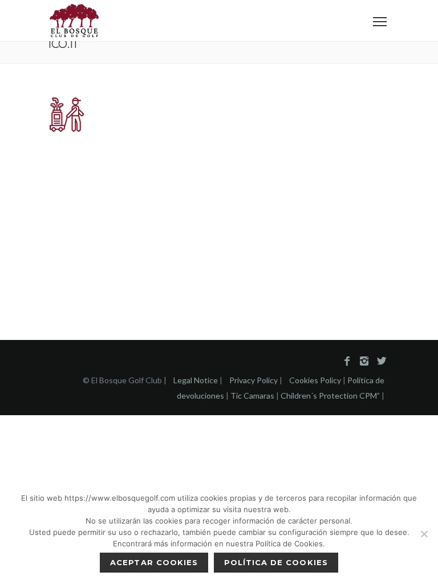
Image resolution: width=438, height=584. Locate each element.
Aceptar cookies (154, 562)
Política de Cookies (276, 562)
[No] (423, 534)
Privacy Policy (253, 380)
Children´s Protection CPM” (330, 395)
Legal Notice (195, 380)
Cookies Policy (315, 380)
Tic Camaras (252, 395)
